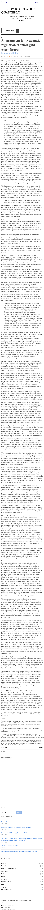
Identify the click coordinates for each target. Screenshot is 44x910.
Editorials (4, 874)
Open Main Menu (9, 30)
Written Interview (6, 890)
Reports (3, 884)
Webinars (4, 887)
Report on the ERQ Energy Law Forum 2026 (14, 833)
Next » (41, 747)
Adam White (9, 56)
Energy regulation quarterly (18, 10)
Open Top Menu (7, 3)
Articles (5, 37)
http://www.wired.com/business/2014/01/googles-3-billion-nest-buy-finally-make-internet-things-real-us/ (20, 724)
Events (3, 876)
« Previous (4, 747)
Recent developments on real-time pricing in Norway (16, 827)
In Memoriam (5, 879)
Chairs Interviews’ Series (8, 868)
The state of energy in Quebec (9, 846)
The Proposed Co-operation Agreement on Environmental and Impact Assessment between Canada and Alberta (21, 839)
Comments (4, 871)
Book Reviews (5, 866)
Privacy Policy (4, 903)
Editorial (4, 822)
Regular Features (6, 882)
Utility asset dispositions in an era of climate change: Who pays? (19, 851)
